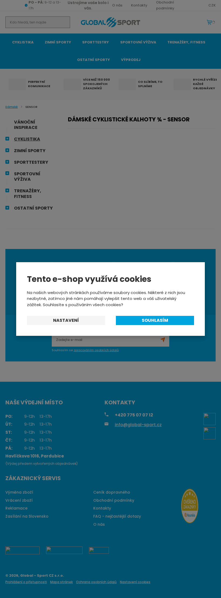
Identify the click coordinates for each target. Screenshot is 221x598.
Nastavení (66, 320)
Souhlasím (155, 320)
